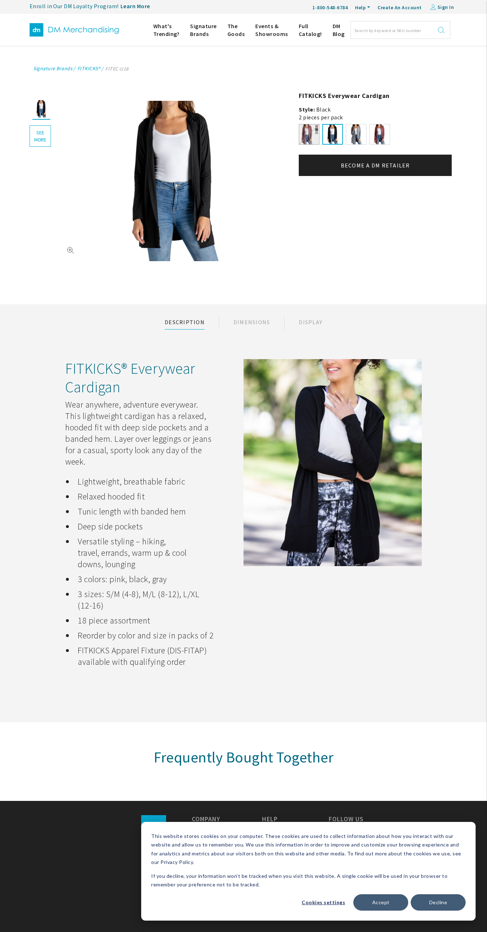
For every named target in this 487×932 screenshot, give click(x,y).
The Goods (236, 29)
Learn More (135, 6)
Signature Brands (203, 29)
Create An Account (400, 7)
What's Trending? (166, 29)
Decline (438, 902)
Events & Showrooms (271, 29)
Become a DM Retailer (375, 165)
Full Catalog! (310, 29)
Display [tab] (310, 322)
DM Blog (339, 29)
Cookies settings (323, 902)
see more (40, 136)
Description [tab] (185, 322)
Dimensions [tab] (252, 322)
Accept (381, 902)
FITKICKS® (89, 68)
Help (360, 7)
